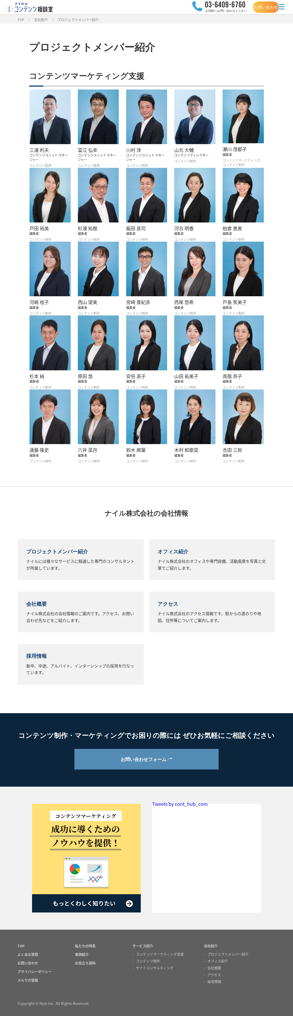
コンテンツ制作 (148, 961)
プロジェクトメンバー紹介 (228, 954)
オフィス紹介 (217, 961)
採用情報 (214, 981)
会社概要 (214, 967)
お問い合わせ (266, 7)
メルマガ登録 (27, 980)
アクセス (214, 974)
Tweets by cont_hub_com (180, 803)
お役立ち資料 (85, 963)
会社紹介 (41, 19)
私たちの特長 (85, 945)
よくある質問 (27, 954)
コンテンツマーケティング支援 (160, 954)
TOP (20, 19)
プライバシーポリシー (34, 971)
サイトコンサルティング (154, 967)
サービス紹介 (142, 945)
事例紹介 (82, 954)
